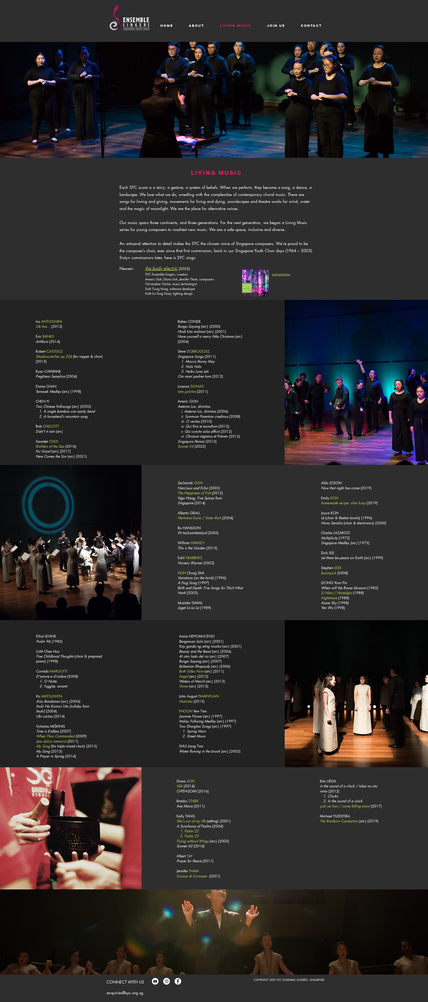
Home (183, 686)
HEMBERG (194, 558)
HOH (182, 573)
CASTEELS (55, 351)
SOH (190, 781)
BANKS (48, 336)
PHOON (185, 711)
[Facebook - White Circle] (178, 981)
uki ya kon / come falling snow (346, 806)
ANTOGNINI (51, 321)
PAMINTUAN (208, 696)
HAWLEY (197, 543)
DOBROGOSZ (198, 351)
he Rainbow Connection (340, 821)
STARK (193, 801)
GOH (198, 483)
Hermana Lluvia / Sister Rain (199, 518)
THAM (194, 871)
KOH (334, 498)
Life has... (43, 326)
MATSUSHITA (51, 696)
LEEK (338, 568)
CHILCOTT (51, 426)
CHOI (53, 441)
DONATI (197, 386)
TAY (189, 856)
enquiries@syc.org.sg (125, 992)
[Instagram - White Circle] (166, 981)
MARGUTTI (58, 671)
